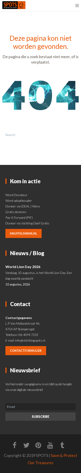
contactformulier (26, 350)
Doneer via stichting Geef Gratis (27, 223)
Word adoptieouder (18, 200)
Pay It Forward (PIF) (19, 217)
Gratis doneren (15, 212)
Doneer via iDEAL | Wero (22, 206)
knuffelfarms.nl (23, 233)
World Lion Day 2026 (22, 266)
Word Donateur (16, 195)
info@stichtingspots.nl (30, 340)
